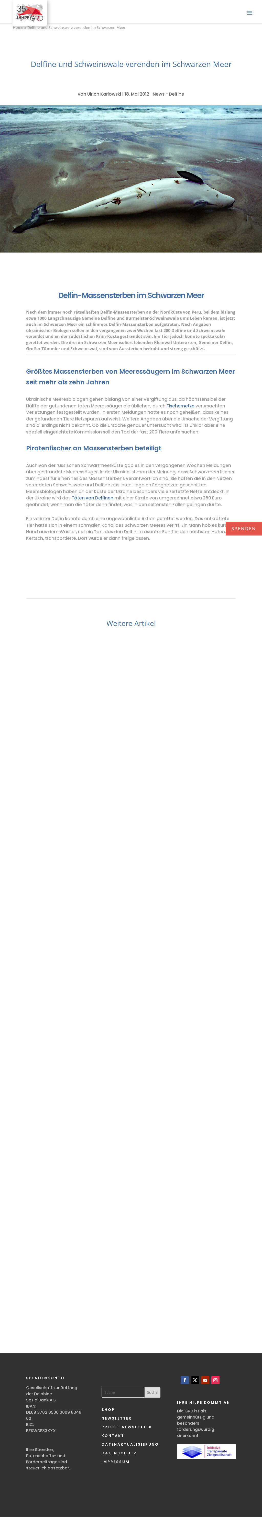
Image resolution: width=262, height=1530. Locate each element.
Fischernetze (180, 406)
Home (18, 27)
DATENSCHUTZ (119, 1453)
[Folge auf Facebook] (185, 1380)
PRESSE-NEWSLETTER (127, 1427)
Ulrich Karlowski (104, 94)
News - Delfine (168, 94)
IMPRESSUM (116, 1461)
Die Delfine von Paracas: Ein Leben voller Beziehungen (131, 1276)
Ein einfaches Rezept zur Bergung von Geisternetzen (131, 1043)
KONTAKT (113, 1435)
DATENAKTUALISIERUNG (130, 1444)
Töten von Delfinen (92, 498)
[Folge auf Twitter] (195, 1380)
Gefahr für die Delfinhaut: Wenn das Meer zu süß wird (131, 794)
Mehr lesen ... (64, 846)
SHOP (108, 1409)
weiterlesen (51, 837)
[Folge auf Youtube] (205, 1380)
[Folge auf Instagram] (215, 1380)
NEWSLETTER (117, 1418)
